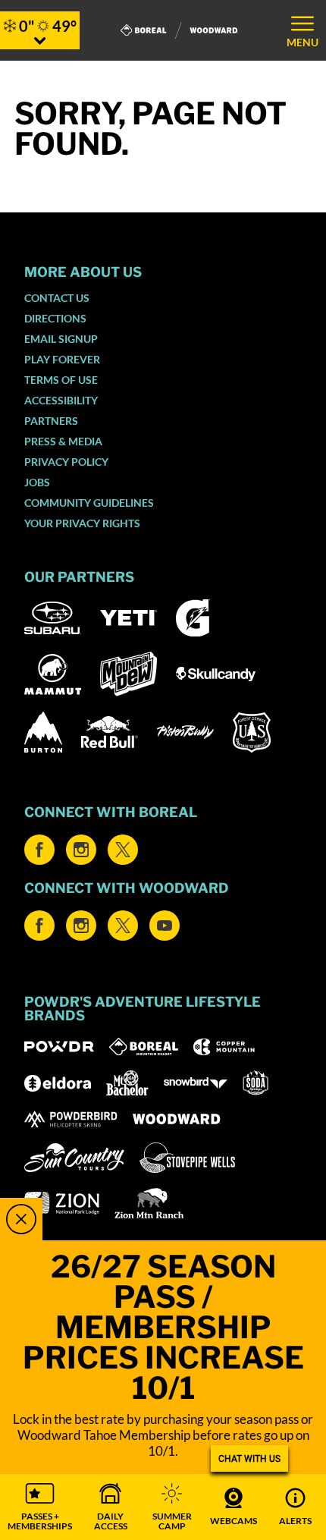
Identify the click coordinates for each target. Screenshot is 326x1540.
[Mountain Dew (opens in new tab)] (128, 674)
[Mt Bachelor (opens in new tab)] (127, 1082)
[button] (40, 1507)
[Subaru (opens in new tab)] (52, 618)
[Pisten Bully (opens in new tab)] (185, 732)
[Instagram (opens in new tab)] (81, 849)
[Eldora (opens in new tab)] (57, 1083)
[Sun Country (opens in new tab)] (74, 1157)
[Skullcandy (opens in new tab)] (215, 674)
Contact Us (56, 297)
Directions (55, 318)
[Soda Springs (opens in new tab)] (255, 1082)
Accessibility (61, 400)
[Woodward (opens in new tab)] (177, 1119)
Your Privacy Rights (82, 523)
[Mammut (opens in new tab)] (52, 674)
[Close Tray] (21, 1219)
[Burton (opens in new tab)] (43, 732)
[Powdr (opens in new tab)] (59, 1046)
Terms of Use (61, 379)
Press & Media (63, 441)
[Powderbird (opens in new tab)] (70, 1119)
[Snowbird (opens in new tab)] (195, 1083)
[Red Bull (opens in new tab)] (109, 732)
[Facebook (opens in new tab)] (39, 849)
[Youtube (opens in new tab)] (164, 925)
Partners (51, 420)
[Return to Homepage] (179, 30)
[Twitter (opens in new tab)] (123, 849)
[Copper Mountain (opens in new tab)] (224, 1047)
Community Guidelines (89, 502)
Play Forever (62, 359)
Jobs (37, 482)
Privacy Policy (66, 461)
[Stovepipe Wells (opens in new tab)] (187, 1157)
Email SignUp (61, 338)
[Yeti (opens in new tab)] (128, 618)
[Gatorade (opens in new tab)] (193, 617)
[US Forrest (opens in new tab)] (252, 732)
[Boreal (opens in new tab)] (143, 1046)
